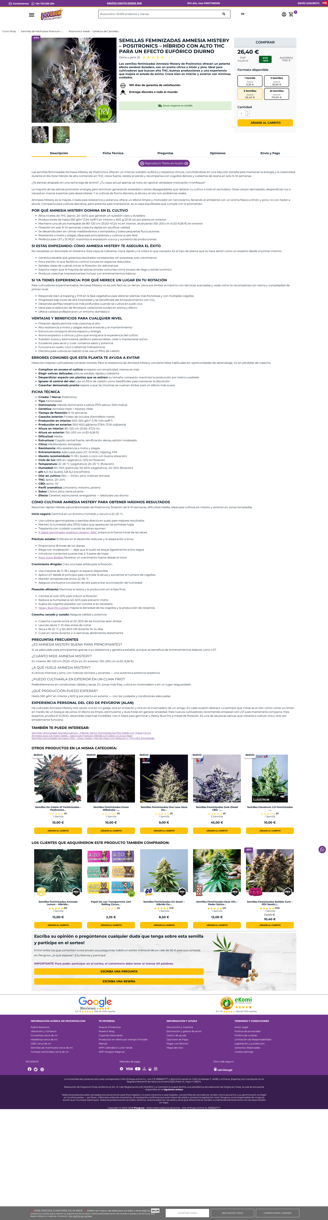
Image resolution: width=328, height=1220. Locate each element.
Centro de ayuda (176, 1035)
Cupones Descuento (111, 1035)
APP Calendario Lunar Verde (115, 1047)
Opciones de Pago (177, 1039)
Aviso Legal (241, 1027)
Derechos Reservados (247, 1047)
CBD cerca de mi (41, 1043)
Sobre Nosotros (40, 1027)
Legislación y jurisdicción (250, 1043)
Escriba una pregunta (119, 971)
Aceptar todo (187, 1213)
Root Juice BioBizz (51, 557)
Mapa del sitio (175, 1047)
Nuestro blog (106, 1031)
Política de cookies (246, 1035)
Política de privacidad (247, 1031)
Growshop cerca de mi (44, 1035)
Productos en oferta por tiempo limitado (123, 1039)
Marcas (103, 1043)
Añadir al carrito (265, 122)
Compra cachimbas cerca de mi (50, 1051)
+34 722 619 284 (44, 3)
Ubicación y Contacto (44, 1031)
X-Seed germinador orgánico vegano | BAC (67, 532)
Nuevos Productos (110, 1027)
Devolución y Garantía (180, 1027)
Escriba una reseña (119, 981)
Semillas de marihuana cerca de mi (52, 1047)
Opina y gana (129, 57)
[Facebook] (29, 1069)
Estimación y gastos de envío (184, 1031)
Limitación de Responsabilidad (253, 1039)
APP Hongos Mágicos (112, 1051)
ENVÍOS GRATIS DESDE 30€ (124, 3)
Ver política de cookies (80, 1216)
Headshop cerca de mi (44, 1039)
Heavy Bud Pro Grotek (53, 607)
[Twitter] (36, 1069)
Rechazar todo (232, 1213)
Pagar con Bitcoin (177, 1043)
